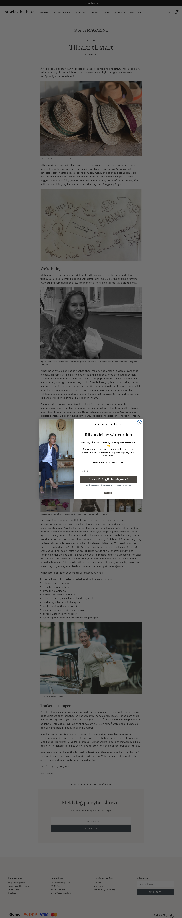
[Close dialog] (139, 422)
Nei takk (108, 493)
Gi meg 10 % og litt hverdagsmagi (108, 479)
